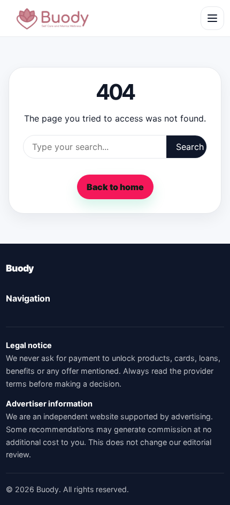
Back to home (115, 187)
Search (190, 146)
